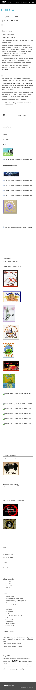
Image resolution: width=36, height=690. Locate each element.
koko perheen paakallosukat (14, 615)
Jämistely (14, 658)
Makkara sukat (10, 596)
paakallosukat (11, 20)
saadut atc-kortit (10, 623)
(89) (8, 581)
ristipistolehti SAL (24, 668)
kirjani (7, 613)
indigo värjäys (10, 611)
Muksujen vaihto (6, 661)
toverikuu (27, 669)
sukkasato (21, 670)
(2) (8, 588)
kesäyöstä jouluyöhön (20, 663)
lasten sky (19, 666)
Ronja (7, 607)
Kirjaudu (31, 2)
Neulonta (16, 660)
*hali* (4, 547)
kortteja (26, 663)
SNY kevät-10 (29, 661)
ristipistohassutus (7, 668)
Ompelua (24, 661)
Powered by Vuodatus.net (26, 687)
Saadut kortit (9, 609)
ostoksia (23, 666)
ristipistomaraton (6, 669)
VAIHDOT (6, 664)
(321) (9, 586)
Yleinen (12, 663)
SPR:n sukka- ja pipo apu (10, 261)
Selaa (18, 2)
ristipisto (28, 666)
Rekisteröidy (24, 2)
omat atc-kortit (10, 619)
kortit (7, 617)
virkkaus (31, 669)
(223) (9, 583)
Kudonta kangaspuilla (21, 658)
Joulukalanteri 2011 (7, 658)
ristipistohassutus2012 (16, 668)
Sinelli (4, 144)
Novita (5, 134)
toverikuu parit (10, 626)
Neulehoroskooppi (10, 166)
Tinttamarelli (6, 139)
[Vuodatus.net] (8, 685)
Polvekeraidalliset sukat (12, 605)
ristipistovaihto (14, 669)
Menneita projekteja (11, 603)
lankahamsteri (13, 666)
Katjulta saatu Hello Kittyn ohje (14, 598)
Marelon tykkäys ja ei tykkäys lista (16, 600)
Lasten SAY (29, 658)
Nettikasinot (10, 2)
